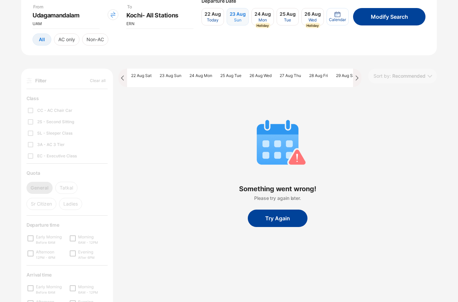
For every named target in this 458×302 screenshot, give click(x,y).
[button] (338, 16)
